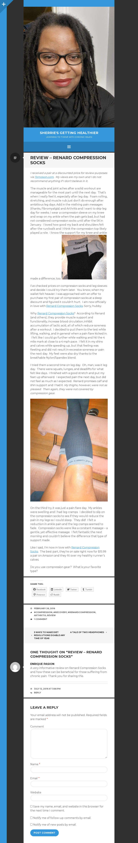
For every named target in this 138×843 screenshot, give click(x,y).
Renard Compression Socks (64, 306)
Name (35, 764)
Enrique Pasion (42, 664)
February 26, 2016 (44, 608)
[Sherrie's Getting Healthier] (69, 67)
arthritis (40, 615)
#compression (43, 612)
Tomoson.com (44, 177)
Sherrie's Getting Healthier (69, 133)
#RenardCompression (81, 612)
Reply (37, 692)
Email (35, 778)
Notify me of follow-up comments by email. (62, 818)
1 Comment (40, 619)
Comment (37, 726)
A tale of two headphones (87, 632)
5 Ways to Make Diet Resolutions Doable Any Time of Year (49, 635)
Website (35, 792)
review (51, 615)
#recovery (60, 612)
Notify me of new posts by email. (54, 824)
